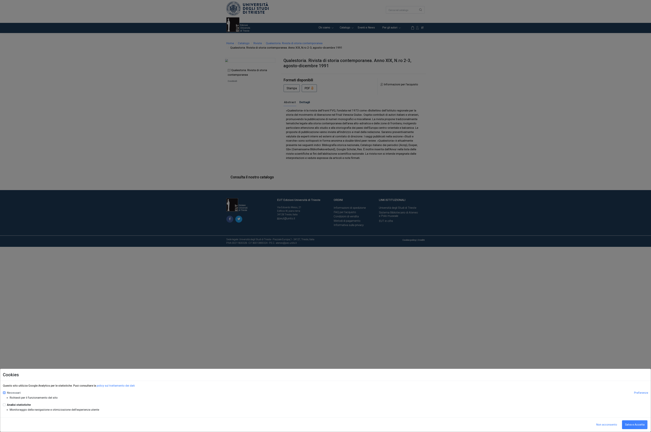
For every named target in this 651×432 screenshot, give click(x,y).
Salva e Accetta (635, 424)
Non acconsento (606, 424)
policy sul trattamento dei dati (116, 385)
